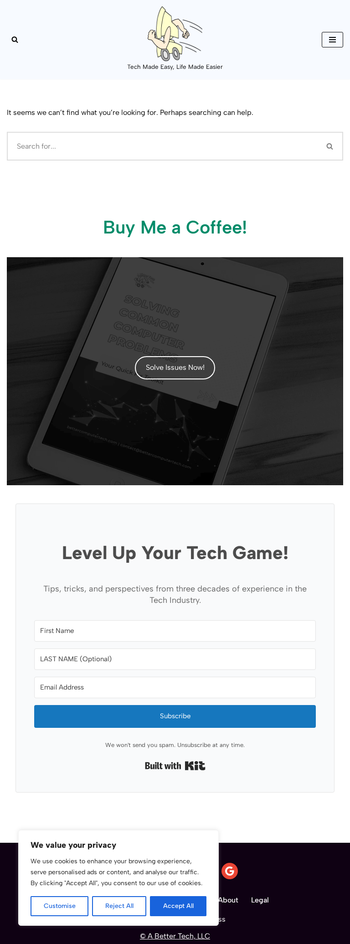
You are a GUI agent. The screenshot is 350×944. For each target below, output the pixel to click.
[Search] (14, 39)
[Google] (229, 871)
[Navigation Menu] (332, 39)
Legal (260, 900)
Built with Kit (175, 765)
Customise (60, 906)
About (228, 900)
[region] (118, 878)
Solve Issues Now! (175, 367)
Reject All (119, 906)
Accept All (178, 906)
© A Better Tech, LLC (175, 936)
